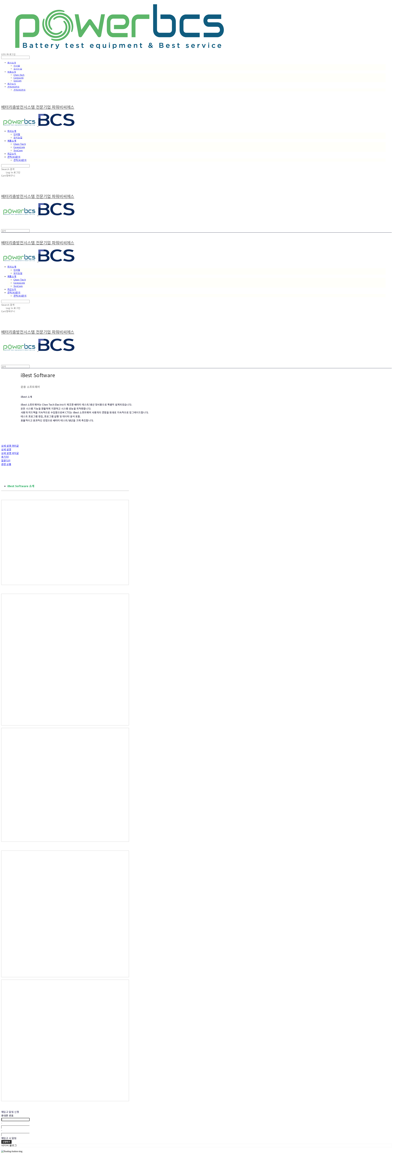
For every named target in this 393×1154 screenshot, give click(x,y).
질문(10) (5, 460)
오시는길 (18, 68)
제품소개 (11, 71)
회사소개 (11, 62)
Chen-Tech (19, 74)
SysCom (17, 80)
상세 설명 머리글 (10, 445)
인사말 (17, 65)
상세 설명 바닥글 (10, 453)
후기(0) (5, 457)
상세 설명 (6, 449)
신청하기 (6, 1141)
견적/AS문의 (13, 86)
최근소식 (11, 83)
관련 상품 (6, 464)
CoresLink (18, 77)
